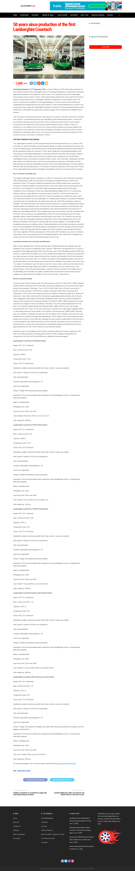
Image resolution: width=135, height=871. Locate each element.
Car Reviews (24, 15)
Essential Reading (97, 15)
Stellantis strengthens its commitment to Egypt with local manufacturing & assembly (30, 794)
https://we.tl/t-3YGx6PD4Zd (66, 763)
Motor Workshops (19, 834)
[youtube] (72, 860)
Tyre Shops (16, 838)
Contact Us (16, 826)
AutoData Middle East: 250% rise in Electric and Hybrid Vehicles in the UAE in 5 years (69, 794)
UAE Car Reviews (47, 830)
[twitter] (65, 860)
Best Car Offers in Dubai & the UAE (52, 834)
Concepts (44, 842)
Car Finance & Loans (48, 838)
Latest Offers (62, 15)
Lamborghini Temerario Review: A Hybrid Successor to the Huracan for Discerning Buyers (80, 830)
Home (15, 15)
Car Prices (74, 15)
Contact (110, 15)
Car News (35, 15)
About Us (16, 822)
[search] (119, 15)
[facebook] (62, 860)
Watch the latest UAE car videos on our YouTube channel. (77, 868)
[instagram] (69, 860)
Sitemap (16, 830)
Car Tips (44, 826)
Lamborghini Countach (23, 771)
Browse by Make (48, 15)
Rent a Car (84, 15)
